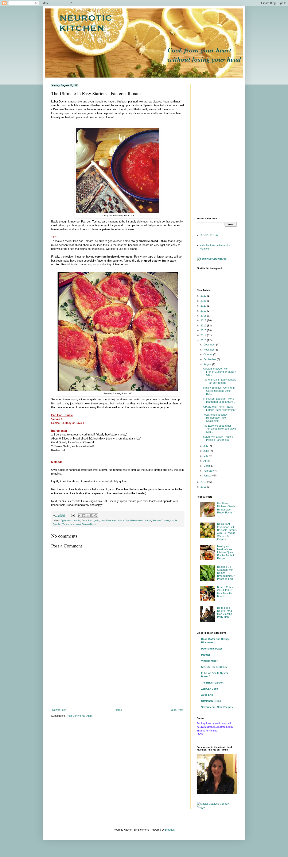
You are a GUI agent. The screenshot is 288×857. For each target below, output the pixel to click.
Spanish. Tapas (61, 524)
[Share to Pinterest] (96, 515)
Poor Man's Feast (211, 648)
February (208, 470)
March (207, 465)
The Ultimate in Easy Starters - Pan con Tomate (219, 381)
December (209, 344)
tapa (72, 524)
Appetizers (66, 520)
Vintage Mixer (209, 660)
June (206, 450)
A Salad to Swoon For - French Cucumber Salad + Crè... (219, 371)
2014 (204, 335)
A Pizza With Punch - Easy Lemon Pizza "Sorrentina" (219, 408)
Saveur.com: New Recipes (217, 707)
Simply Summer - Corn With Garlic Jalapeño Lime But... (219, 390)
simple (173, 520)
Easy (84, 520)
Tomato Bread (89, 524)
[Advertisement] (117, 673)
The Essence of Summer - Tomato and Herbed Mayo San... (219, 428)
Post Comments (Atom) (80, 715)
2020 (204, 305)
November (209, 349)
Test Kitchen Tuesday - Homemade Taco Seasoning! (216, 417)
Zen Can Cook (209, 688)
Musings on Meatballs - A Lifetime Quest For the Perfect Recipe (225, 552)
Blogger (169, 829)
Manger (205, 654)
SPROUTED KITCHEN (214, 667)
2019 (204, 310)
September (210, 359)
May (206, 455)
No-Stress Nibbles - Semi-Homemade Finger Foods (226, 508)
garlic (96, 520)
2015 (204, 330)
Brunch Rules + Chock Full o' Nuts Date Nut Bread (226, 592)
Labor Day (123, 520)
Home (118, 709)
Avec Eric (207, 694)
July (206, 446)
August (207, 364)
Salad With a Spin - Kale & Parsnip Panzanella (218, 438)
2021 (204, 300)
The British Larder (212, 682)
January (208, 475)
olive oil (147, 520)
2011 (204, 486)
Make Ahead (136, 520)
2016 (204, 325)
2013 (204, 340)
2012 (204, 481)
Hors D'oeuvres (109, 520)
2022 (204, 295)
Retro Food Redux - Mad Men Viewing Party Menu (224, 612)
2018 (204, 315)
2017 (204, 320)
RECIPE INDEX (209, 234)
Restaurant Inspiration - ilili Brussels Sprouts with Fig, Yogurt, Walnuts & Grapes (227, 532)
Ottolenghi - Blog (211, 701)
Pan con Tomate (160, 520)
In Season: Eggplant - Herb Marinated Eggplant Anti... (219, 400)
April (206, 460)
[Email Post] (72, 515)
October (208, 354)
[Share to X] (88, 515)
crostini (76, 520)
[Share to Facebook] (92, 515)
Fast (90, 520)
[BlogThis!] (84, 515)
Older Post (177, 709)
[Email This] (80, 515)
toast (78, 524)
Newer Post (59, 709)
